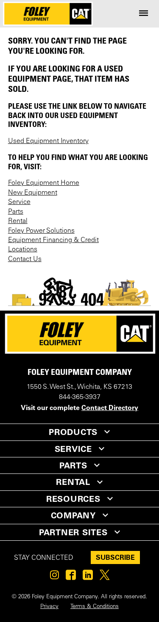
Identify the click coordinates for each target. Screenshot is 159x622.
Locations (22, 249)
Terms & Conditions (94, 607)
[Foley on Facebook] (71, 577)
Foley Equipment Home (43, 183)
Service (19, 202)
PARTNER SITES (73, 532)
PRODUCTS (73, 432)
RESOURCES (73, 499)
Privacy (49, 607)
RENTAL (73, 482)
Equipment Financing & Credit (53, 240)
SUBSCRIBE (115, 557)
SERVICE (73, 449)
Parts (15, 212)
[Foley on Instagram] (54, 577)
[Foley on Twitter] (104, 577)
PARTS (73, 465)
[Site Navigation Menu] (143, 14)
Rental (18, 221)
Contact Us (25, 259)
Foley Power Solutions (41, 231)
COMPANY (73, 515)
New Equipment (32, 193)
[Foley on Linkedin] (88, 577)
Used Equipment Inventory (48, 141)
